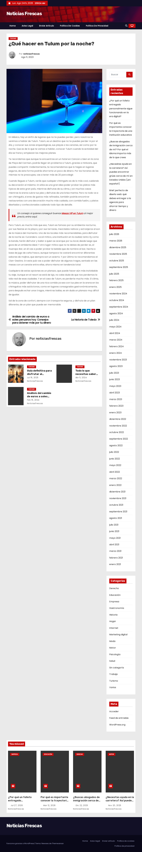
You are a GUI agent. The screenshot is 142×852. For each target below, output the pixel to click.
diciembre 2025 (117, 247)
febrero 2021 (116, 557)
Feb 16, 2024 (33, 400)
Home (13, 25)
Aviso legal (27, 25)
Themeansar (58, 843)
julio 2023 (114, 372)
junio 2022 (114, 458)
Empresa (114, 601)
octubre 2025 (116, 260)
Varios (112, 687)
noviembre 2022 (118, 425)
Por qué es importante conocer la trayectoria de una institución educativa (54, 802)
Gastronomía (116, 608)
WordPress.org (117, 724)
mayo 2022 (115, 465)
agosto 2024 (116, 313)
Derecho (114, 588)
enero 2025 (115, 287)
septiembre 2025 (118, 267)
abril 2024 (114, 333)
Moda (112, 641)
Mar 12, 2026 (49, 805)
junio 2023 (114, 379)
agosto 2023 (116, 366)
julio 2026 (114, 234)
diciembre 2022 (117, 419)
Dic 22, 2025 (82, 805)
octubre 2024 (116, 300)
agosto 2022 (116, 445)
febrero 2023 (116, 405)
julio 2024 (114, 320)
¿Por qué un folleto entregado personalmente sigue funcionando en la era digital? (120, 108)
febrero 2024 (116, 346)
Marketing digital (118, 634)
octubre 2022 (116, 432)
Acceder (114, 711)
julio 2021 (113, 524)
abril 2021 (114, 544)
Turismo (13, 38)
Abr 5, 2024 (81, 377)
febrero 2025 (116, 280)
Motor (112, 647)
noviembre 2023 (118, 359)
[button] (126, 25)
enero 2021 (115, 564)
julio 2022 (114, 452)
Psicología (114, 654)
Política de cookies (70, 25)
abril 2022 (114, 472)
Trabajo (113, 674)
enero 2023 (115, 412)
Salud (112, 661)
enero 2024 (115, 353)
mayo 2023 (115, 386)
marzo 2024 (115, 339)
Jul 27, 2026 (17, 805)
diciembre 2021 (117, 491)
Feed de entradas (119, 718)
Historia (113, 614)
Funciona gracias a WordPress (21, 843)
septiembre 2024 (118, 306)
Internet (113, 628)
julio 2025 (114, 273)
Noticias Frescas (24, 13)
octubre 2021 (116, 504)
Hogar (112, 621)
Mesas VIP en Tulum (72, 213)
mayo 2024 (115, 326)
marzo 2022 (115, 478)
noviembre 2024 (118, 293)
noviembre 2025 (118, 254)
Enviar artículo (46, 25)
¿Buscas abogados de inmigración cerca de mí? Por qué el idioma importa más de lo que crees (120, 149)
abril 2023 (114, 392)
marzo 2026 (115, 240)
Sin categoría (116, 667)
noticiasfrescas (31, 54)
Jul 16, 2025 (32, 377)
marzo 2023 (115, 399)
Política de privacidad (97, 25)
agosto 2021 (115, 518)
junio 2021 (114, 531)
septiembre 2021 (118, 511)
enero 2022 (115, 485)
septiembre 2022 (118, 438)
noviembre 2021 (117, 498)
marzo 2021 (115, 551)
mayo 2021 (115, 538)
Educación (115, 595)
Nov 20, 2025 (115, 805)
